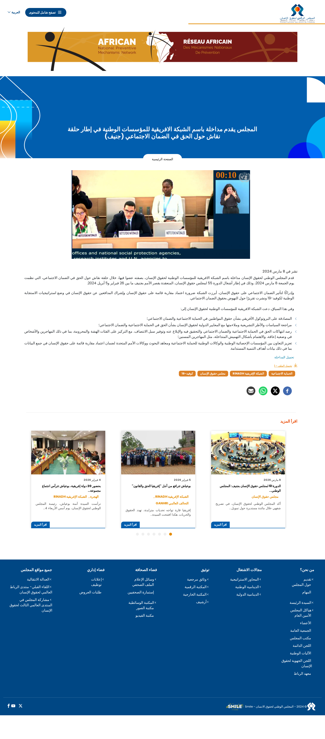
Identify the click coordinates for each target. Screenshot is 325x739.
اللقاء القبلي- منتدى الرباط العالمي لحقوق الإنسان (31, 589)
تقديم (307, 579)
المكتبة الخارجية (194, 594)
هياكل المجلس (300, 610)
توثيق (205, 569)
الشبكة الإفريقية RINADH (248, 373)
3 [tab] (159, 534)
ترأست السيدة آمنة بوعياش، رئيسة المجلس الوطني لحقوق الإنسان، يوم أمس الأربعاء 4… (68, 505)
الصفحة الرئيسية (162, 159)
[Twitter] (275, 390)
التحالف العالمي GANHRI (172, 503)
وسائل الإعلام (144, 579)
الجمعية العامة (300, 630)
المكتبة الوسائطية (141, 602)
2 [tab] (165, 534)
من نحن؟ (307, 569)
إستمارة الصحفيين (141, 592)
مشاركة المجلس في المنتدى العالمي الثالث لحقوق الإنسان (31, 605)
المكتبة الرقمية (195, 586)
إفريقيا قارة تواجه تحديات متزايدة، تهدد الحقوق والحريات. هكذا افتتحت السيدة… (158, 512)
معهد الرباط (302, 673)
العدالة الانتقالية (38, 579)
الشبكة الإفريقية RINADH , (171, 496)
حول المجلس (301, 584)
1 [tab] (170, 534)
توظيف (96, 584)
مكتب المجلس (300, 638)
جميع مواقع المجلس (36, 569)
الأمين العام (302, 615)
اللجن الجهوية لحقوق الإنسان (296, 663)
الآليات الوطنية (300, 653)
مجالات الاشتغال (249, 569)
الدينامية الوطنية (247, 586)
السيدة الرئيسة (300, 602)
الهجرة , (94, 496)
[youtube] (13, 706)
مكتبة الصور (145, 607)
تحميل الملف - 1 (283, 365)
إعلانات (96, 579)
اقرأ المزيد (220, 524)
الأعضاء (305, 623)
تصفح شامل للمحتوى (42, 12)
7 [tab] (137, 534)
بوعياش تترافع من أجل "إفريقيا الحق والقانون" (161, 486)
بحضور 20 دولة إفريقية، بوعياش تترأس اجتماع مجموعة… (71, 488)
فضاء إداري (96, 569)
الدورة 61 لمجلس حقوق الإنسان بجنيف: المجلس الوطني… (250, 488)
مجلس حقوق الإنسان (213, 373)
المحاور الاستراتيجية (244, 579)
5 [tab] (148, 534)
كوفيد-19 (187, 373)
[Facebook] (287, 390)
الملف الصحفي (143, 584)
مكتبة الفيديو (145, 615)
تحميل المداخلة (283, 357)
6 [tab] (142, 534)
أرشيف (201, 601)
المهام (306, 592)
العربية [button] (15, 12)
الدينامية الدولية (247, 594)
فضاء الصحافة (146, 569)
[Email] (251, 390)
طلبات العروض (90, 592)
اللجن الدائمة (302, 645)
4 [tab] (154, 534)
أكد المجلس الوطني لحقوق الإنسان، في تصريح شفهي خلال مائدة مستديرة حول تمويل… (248, 505)
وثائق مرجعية (196, 579)
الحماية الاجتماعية (281, 373)
